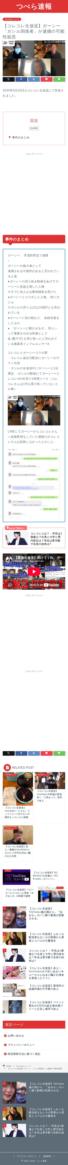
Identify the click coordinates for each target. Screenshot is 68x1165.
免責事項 (47, 1156)
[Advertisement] (34, 192)
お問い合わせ (16, 1035)
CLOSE (34, 128)
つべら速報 (34, 6)
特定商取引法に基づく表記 (24, 1054)
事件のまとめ (21, 137)
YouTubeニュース (12, 19)
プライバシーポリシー (21, 1045)
